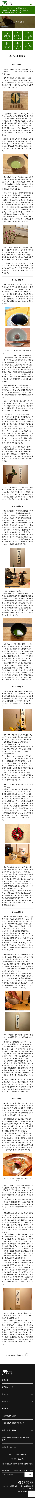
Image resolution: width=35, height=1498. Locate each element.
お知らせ (5, 1409)
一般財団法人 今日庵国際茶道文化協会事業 (15, 1438)
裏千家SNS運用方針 (10, 1486)
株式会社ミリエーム (9, 1447)
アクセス (30, 1488)
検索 (30, 1474)
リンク (23, 1488)
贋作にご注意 (28, 1464)
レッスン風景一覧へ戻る (14, 1355)
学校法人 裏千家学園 (9, 1430)
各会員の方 (6, 1401)
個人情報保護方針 (27, 1486)
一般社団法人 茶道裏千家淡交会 (13, 1423)
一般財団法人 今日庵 (9, 1416)
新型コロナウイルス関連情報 (17, 1454)
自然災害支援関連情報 (17, 1459)
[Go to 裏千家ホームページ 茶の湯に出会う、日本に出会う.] (3, 8)
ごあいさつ (6, 1380)
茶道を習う (6, 1394)
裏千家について (7, 1387)
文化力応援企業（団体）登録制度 (13, 1464)
